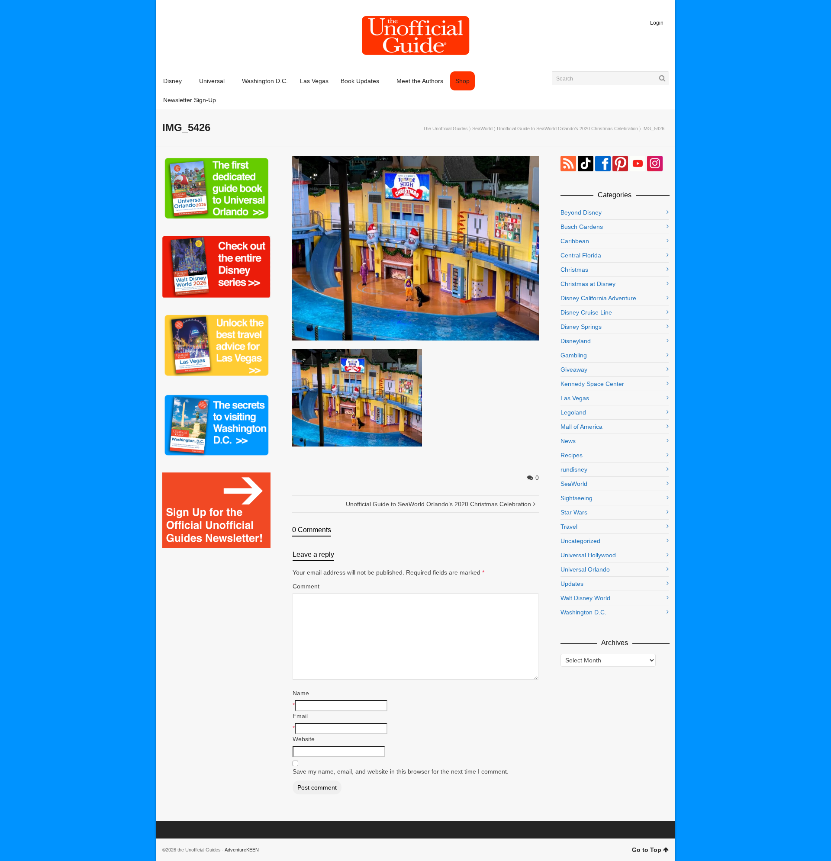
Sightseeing (576, 498)
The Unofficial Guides (445, 128)
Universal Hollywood (588, 555)
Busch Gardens (581, 226)
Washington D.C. (583, 612)
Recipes (571, 455)
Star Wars (573, 512)
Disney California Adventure (598, 298)
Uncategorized (580, 540)
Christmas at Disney (587, 283)
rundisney (573, 469)
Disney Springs (581, 326)
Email (300, 716)
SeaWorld (482, 128)
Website (304, 739)
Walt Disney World (585, 597)
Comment (306, 586)
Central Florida (580, 255)
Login (657, 23)
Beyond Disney (581, 212)
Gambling (573, 355)
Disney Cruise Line (586, 312)
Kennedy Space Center (592, 383)
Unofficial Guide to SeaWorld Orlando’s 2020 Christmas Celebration (567, 128)
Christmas (574, 269)
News (568, 440)
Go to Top (646, 849)
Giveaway (573, 369)
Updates (571, 583)
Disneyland (575, 340)
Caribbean (574, 241)
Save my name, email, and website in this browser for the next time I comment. (401, 771)
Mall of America (581, 426)
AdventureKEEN (242, 849)
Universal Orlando (585, 569)
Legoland (573, 412)
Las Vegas (574, 398)
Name (301, 693)
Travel (568, 526)
